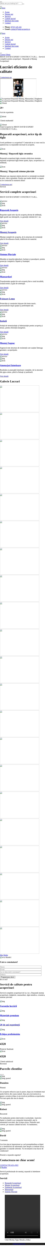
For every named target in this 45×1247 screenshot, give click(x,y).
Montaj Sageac (7, 343)
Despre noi (9, 14)
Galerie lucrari (10, 19)
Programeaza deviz (7, 977)
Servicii (8, 16)
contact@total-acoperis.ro (20, 29)
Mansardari (6, 276)
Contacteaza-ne (6, 77)
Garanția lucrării (8, 1006)
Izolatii (3, 321)
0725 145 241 (16, 27)
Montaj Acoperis (8, 232)
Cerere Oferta (5, 55)
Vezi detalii (4, 221)
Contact (8, 23)
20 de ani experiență (10, 1024)
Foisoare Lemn (7, 298)
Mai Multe (4, 955)
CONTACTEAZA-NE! (9, 1165)
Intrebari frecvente (12, 21)
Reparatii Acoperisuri (13, 1183)
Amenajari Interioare (10, 365)
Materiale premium (9, 1015)
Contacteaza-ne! (6, 184)
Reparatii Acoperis (9, 210)
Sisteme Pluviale (8, 254)
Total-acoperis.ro (18, 1244)
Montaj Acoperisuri (12, 1185)
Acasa (7, 12)
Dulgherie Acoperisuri (13, 1187)
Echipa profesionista (10, 1034)
